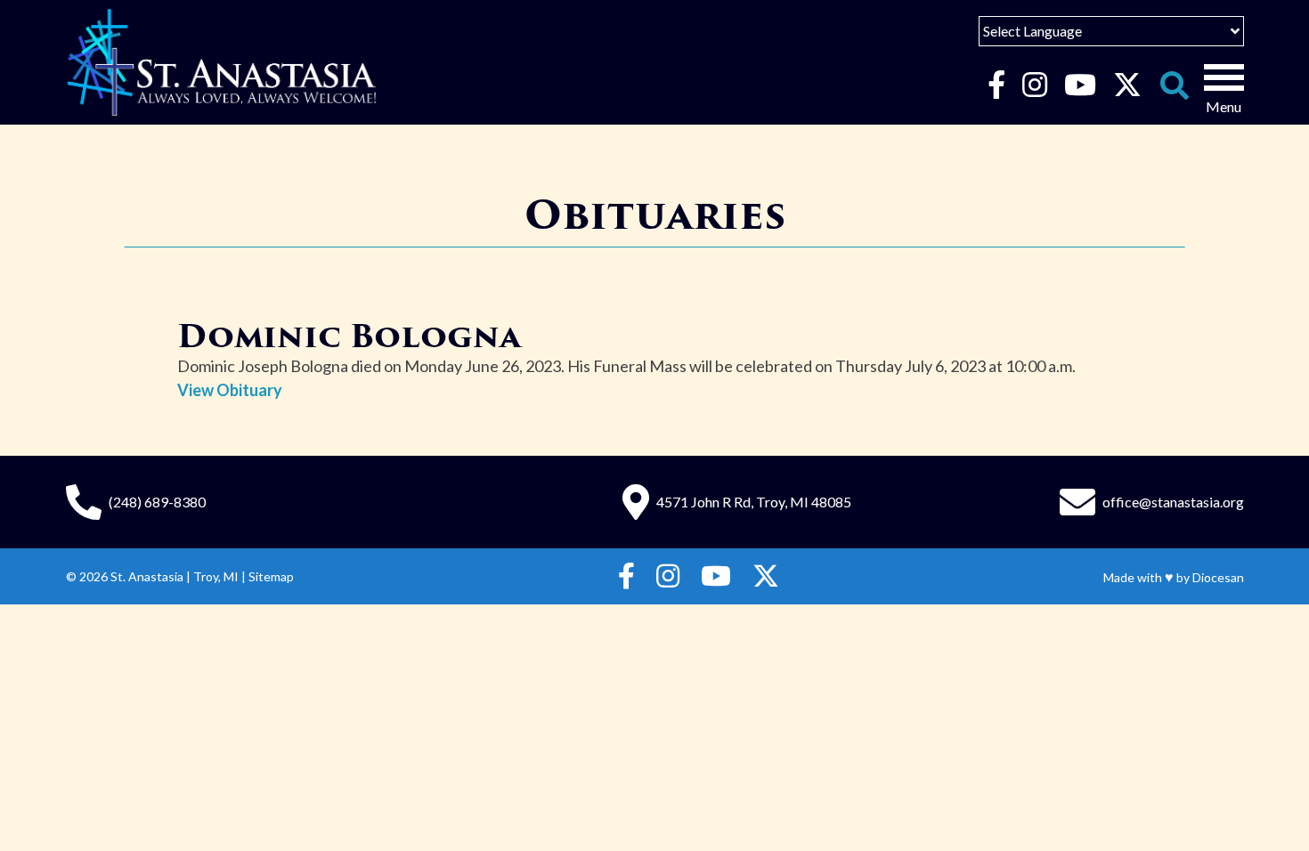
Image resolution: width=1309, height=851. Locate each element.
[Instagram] (1034, 85)
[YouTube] (1080, 85)
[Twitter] (1127, 85)
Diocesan (1218, 577)
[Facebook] (996, 85)
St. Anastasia (146, 576)
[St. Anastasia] (222, 62)
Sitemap (271, 576)
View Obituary (229, 390)
